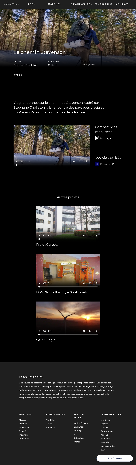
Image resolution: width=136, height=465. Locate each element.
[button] (54, 4)
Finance (23, 423)
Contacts (50, 427)
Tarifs (49, 423)
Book (32, 4)
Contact (122, 4)
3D (74, 434)
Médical (22, 420)
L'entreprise (103, 4)
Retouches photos (78, 440)
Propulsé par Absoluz (107, 433)
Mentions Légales (105, 422)
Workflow (51, 420)
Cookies (104, 427)
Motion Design (80, 423)
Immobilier (24, 427)
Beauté (22, 431)
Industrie (23, 435)
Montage (77, 430)
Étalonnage (78, 427)
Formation (24, 438)
